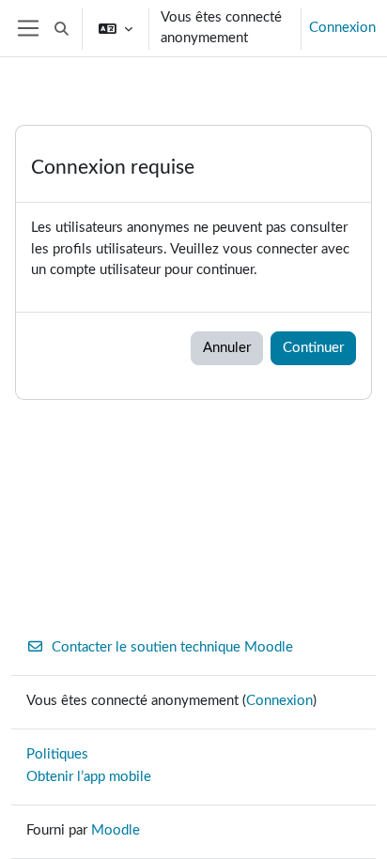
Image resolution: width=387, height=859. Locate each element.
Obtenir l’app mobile (88, 777)
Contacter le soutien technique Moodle (172, 647)
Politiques (57, 754)
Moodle (115, 830)
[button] (61, 28)
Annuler (227, 348)
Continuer (313, 348)
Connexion (342, 28)
